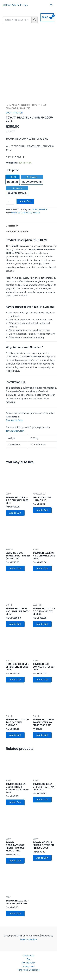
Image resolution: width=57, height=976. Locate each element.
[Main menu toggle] (51, 5)
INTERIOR (25, 105)
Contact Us (28, 955)
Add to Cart (25, 201)
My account (28, 966)
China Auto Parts (14, 420)
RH (19, 212)
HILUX (14, 212)
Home (8, 105)
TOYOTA (36, 212)
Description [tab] (12, 225)
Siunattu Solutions (28, 939)
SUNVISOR (26, 212)
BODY (16, 105)
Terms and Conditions (29, 969)
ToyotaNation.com (15, 431)
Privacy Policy (28, 962)
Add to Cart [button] (15, 513)
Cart (28, 959)
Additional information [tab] (17, 231)
